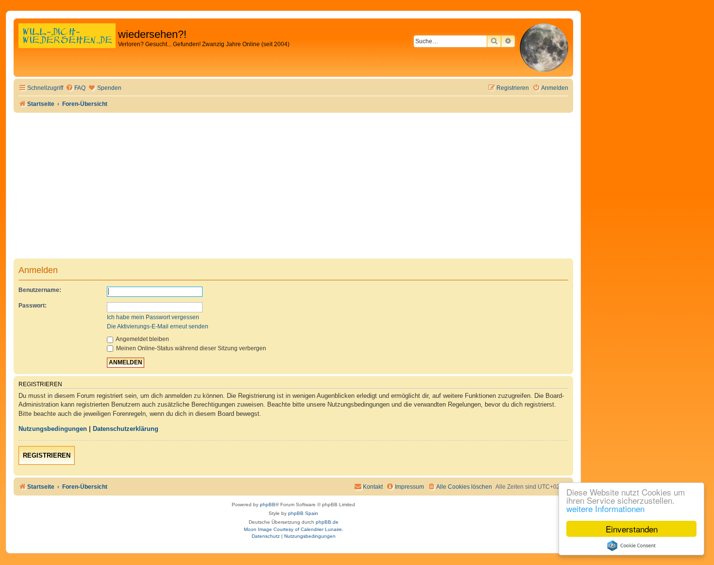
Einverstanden (632, 529)
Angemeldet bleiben (142, 339)
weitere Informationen (605, 508)
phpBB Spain (303, 513)
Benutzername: (39, 290)
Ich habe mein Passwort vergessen (153, 317)
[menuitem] (75, 88)
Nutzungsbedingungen (52, 428)
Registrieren (46, 455)
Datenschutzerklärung (125, 428)
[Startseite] (67, 46)
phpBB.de (327, 522)
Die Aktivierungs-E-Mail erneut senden (157, 326)
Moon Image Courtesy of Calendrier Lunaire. (293, 529)
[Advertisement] (293, 186)
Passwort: (32, 305)
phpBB (267, 504)
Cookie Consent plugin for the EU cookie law (631, 545)
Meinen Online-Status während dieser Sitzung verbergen (190, 348)
